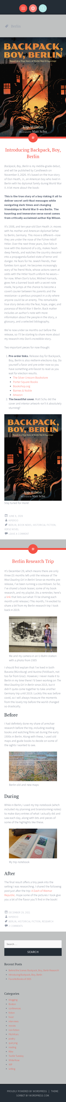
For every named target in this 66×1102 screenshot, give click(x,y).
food (11, 1017)
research (48, 921)
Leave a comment (19, 533)
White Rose (14, 1060)
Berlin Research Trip (33, 561)
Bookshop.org (21, 386)
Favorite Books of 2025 (20, 978)
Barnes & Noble (22, 390)
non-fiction (14, 1029)
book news (25, 524)
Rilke (11, 1051)
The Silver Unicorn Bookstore (30, 377)
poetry (12, 1038)
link (8, 597)
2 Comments (16, 925)
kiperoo (13, 520)
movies (12, 1025)
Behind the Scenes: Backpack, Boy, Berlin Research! (34, 970)
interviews (13, 1021)
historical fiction (44, 524)
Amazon (18, 395)
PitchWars (13, 1034)
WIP (10, 1064)
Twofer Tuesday (16, 1055)
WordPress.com (39, 1095)
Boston (12, 1004)
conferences (15, 1008)
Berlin (12, 524)
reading (12, 1047)
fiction (12, 1012)
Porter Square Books (25, 382)
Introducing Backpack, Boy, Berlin (25, 974)
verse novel (11, 529)
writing (12, 1068)
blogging (13, 999)
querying (13, 1042)
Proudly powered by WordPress (27, 1091)
